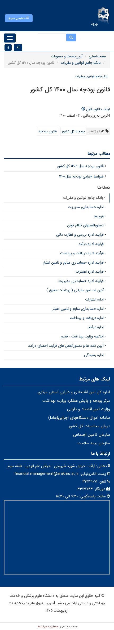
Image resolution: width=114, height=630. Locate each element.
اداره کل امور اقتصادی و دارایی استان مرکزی (74, 392)
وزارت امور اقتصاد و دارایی (88, 409)
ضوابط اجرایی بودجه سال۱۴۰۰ (81, 176)
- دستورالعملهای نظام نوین (86, 225)
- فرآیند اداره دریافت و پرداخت (83, 253)
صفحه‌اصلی (97, 56)
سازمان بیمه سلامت (94, 443)
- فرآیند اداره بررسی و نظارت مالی (81, 235)
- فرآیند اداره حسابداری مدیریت (82, 281)
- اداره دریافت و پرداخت (88, 318)
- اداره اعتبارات (95, 299)
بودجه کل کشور (73, 131)
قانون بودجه (47, 131)
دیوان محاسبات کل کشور (89, 426)
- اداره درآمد (97, 327)
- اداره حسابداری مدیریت (87, 207)
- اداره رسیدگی (95, 355)
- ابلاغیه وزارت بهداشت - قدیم (83, 336)
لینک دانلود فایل (97, 109)
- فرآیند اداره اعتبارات (91, 271)
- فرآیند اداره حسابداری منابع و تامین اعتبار (74, 262)
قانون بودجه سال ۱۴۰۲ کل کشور (80, 166)
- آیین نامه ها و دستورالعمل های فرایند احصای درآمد (67, 346)
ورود (94, 24)
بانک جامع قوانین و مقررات (81, 63)
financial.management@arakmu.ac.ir (46, 474)
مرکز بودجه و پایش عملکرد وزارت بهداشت (76, 401)
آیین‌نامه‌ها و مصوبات (66, 56)
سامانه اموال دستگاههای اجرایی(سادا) (79, 418)
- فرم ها (100, 216)
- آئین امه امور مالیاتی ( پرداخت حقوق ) (76, 290)
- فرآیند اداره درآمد (92, 244)
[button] (19, 18)
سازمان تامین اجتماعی (91, 435)
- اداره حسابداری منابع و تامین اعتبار (79, 309)
